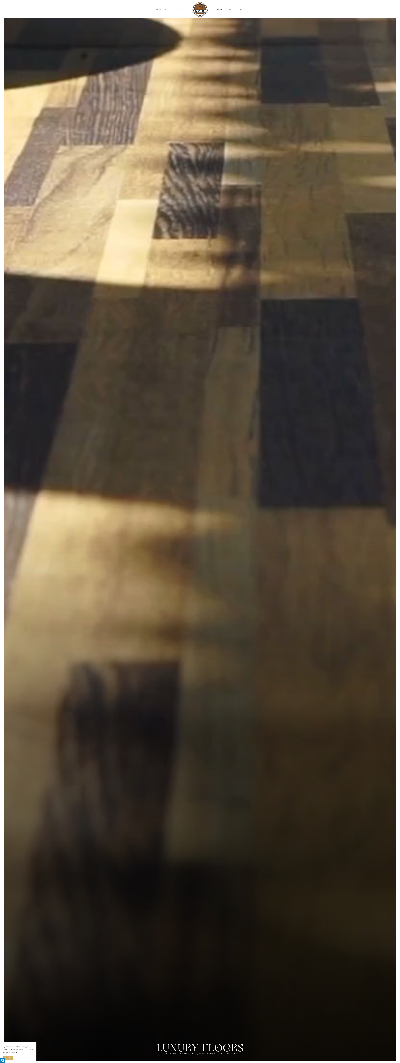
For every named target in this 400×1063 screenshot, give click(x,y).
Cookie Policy (13, 1052)
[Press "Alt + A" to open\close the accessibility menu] (2, 1060)
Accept (8, 1058)
